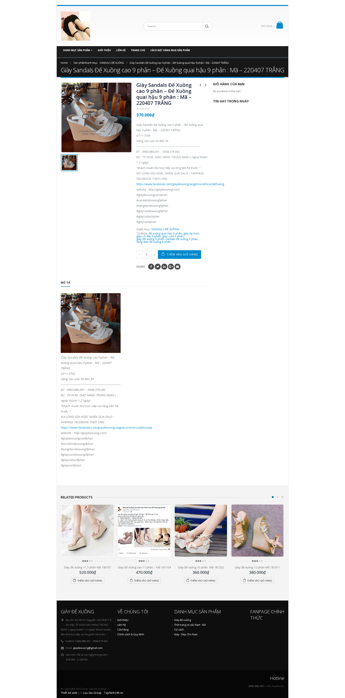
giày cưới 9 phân (172, 236)
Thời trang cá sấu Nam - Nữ (190, 625)
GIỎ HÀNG (266, 26)
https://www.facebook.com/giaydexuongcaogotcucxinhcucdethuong (180, 184)
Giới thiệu (104, 50)
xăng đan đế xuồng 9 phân (153, 241)
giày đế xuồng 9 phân (150, 239)
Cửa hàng (122, 629)
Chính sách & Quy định (130, 634)
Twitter (158, 267)
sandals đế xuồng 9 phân (182, 239)
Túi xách (179, 629)
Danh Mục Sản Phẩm (76, 50)
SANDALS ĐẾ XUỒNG (165, 229)
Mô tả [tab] (65, 282)
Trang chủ (138, 50)
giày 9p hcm (191, 233)
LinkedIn (164, 267)
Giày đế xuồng (182, 620)
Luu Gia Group (92, 693)
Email (177, 267)
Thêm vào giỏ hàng (182, 254)
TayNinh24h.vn (113, 693)
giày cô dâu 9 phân (148, 236)
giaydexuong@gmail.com (88, 648)
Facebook (151, 267)
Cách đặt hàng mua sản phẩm (170, 50)
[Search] (207, 26)
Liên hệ (121, 50)
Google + (171, 267)
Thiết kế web (69, 693)
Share (140, 266)
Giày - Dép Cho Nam (185, 634)
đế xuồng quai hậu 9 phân (165, 233)
